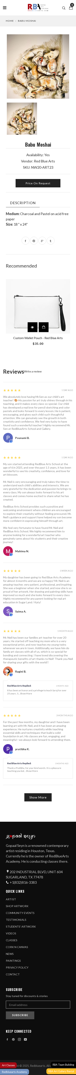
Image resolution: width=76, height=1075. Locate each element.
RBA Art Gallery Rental (61, 1071)
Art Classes (8, 1065)
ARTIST (11, 899)
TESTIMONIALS (16, 919)
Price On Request (38, 183)
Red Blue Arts (44, 161)
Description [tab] (23, 203)
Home (10, 20)
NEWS (10, 953)
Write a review (33, 371)
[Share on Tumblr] (51, 241)
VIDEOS (11, 933)
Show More (26, 693)
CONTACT (13, 974)
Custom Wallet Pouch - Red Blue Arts (38, 338)
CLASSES (11, 940)
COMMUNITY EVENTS (20, 913)
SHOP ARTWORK (17, 906)
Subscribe (20, 1015)
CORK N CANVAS (17, 947)
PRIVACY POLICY (17, 967)
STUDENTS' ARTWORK (21, 926)
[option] (38, 66)
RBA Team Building (63, 1064)
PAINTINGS (13, 960)
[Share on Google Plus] (42, 241)
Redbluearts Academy (14, 1071)
